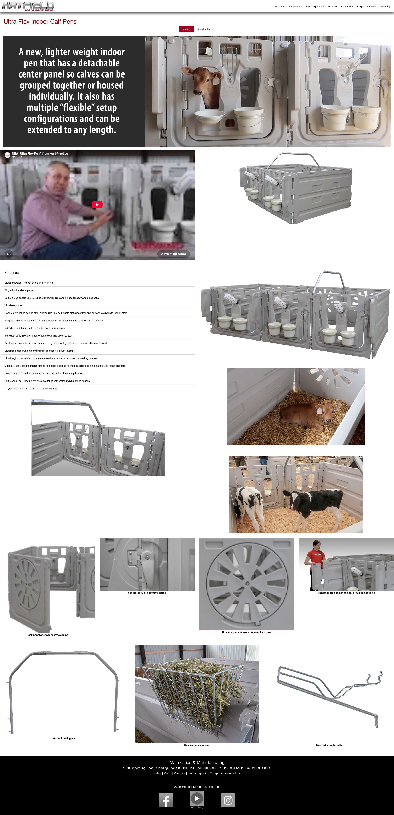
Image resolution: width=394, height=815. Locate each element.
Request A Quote (366, 6)
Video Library (197, 807)
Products (280, 6)
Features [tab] (186, 29)
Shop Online (295, 6)
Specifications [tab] (204, 29)
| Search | (385, 6)
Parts (167, 773)
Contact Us (347, 6)
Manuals (333, 6)
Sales (157, 773)
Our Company (213, 773)
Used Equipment (315, 6)
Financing (194, 773)
